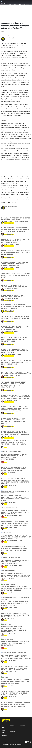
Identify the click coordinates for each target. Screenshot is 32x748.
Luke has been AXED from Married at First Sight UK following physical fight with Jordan (15, 704)
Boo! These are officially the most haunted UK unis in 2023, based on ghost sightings (13, 468)
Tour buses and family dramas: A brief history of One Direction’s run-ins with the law (15, 512)
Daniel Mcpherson (9, 354)
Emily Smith (7, 472)
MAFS (14, 485)
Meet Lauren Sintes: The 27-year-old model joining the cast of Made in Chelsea (15, 603)
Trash (20, 515)
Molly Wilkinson (9, 279)
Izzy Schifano (8, 389)
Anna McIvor (8, 310)
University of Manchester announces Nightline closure (14, 286)
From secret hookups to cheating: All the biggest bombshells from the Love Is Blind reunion (13, 629)
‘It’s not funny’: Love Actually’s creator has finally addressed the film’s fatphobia (15, 561)
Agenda (15, 221)
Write (20, 4)
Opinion (25, 221)
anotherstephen (9, 446)
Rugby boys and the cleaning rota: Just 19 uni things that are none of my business (15, 615)
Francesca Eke (8, 343)
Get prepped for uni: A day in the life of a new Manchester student (16, 373)
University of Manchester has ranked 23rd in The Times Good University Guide (14, 339)
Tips (25, 4)
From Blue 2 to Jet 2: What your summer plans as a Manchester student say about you (14, 408)
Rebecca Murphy (9, 244)
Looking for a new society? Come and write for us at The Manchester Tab (15, 327)
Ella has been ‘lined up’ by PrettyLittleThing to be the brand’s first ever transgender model (15, 498)
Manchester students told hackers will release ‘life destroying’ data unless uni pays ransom (15, 420)
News (15, 37)
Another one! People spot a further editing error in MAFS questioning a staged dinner (14, 548)
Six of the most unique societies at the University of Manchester (15, 317)
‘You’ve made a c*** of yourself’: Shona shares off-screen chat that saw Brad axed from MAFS (14, 668)
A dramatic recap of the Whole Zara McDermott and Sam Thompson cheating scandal (14, 442)
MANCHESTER (9, 223)
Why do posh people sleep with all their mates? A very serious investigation (16, 643)
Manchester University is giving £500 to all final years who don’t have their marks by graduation (15, 396)
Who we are (22, 725)
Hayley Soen (8, 485)
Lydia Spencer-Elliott (10, 461)
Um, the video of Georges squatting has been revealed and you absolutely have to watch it (15, 575)
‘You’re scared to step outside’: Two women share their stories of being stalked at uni (16, 537)
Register (12, 732)
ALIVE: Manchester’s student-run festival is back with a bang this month (15, 275)
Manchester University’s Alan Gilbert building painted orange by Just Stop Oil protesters (15, 229)
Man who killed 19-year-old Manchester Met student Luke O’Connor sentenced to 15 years (15, 432)
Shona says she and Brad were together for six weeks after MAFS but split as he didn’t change (16, 656)
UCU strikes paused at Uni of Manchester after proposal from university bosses (16, 306)
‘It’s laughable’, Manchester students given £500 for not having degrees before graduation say (13, 384)
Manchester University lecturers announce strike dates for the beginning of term (16, 362)
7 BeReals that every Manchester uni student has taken (15, 218)
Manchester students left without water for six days (13, 296)
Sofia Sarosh (8, 221)
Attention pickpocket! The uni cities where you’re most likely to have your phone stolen (16, 588)
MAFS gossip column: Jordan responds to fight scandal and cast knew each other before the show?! (15, 481)
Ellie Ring (7, 578)
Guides (21, 221)
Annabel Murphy (9, 37)
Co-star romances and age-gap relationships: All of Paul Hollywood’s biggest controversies (14, 456)
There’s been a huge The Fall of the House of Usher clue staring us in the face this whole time (15, 523)
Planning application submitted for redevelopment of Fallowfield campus (15, 241)
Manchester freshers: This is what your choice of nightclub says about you (14, 350)
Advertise (12, 725)
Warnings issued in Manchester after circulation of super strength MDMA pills (14, 263)
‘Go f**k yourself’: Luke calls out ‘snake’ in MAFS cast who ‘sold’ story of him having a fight (15, 693)
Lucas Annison (8, 233)
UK (5, 447)
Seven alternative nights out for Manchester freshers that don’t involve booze (15, 252)
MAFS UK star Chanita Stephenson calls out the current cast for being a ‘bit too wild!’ (15, 681)
